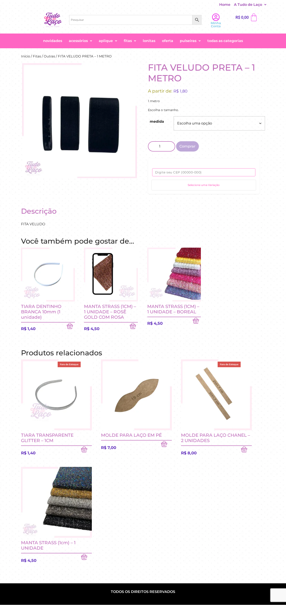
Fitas (128, 41)
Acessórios (78, 41)
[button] (250, 4)
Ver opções (86, 558)
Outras (49, 56)
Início (25, 56)
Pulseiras (188, 41)
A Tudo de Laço (248, 4)
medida (157, 121)
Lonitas (149, 41)
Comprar (187, 146)
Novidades (52, 41)
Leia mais (86, 450)
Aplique (106, 41)
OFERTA (167, 41)
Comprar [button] (71, 327)
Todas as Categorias (225, 41)
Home (224, 4)
